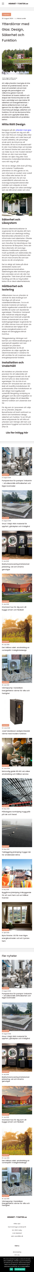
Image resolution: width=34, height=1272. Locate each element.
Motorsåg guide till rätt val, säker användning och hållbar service (16, 772)
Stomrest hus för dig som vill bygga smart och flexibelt (14, 608)
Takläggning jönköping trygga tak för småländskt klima (16, 853)
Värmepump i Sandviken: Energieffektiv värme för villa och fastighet (16, 690)
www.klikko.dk (18, 1236)
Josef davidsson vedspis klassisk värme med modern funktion (16, 732)
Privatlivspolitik (19, 1269)
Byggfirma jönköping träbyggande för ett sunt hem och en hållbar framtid (16, 895)
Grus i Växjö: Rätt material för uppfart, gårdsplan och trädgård (16, 525)
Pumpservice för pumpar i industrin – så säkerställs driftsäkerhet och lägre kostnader (17, 483)
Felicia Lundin (21, 18)
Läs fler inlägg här (17, 432)
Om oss (17, 1255)
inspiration (6, 14)
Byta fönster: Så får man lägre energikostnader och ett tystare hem (15, 938)
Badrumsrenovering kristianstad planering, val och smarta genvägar (15, 567)
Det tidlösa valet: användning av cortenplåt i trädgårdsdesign (15, 648)
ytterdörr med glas (23, 130)
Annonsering (17, 1252)
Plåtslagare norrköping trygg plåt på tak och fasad (16, 813)
